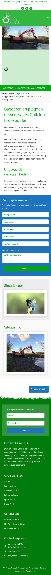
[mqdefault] (25, 303)
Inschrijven (25, 430)
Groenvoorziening (11, 490)
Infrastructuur (10, 486)
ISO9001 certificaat (12, 519)
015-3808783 (28, 1)
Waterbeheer (38, 87)
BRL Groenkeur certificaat (15, 524)
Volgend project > (38, 389)
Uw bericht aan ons (10, 250)
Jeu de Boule (9, 504)
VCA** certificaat (11, 528)
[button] (22, 8)
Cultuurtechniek (11, 495)
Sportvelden (9, 499)
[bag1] (25, 353)
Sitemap (43, 568)
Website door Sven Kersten (25, 571)
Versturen (25, 268)
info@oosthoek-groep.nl (13, 1)
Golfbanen (8, 87)
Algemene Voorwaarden (30, 568)
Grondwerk (23, 87)
